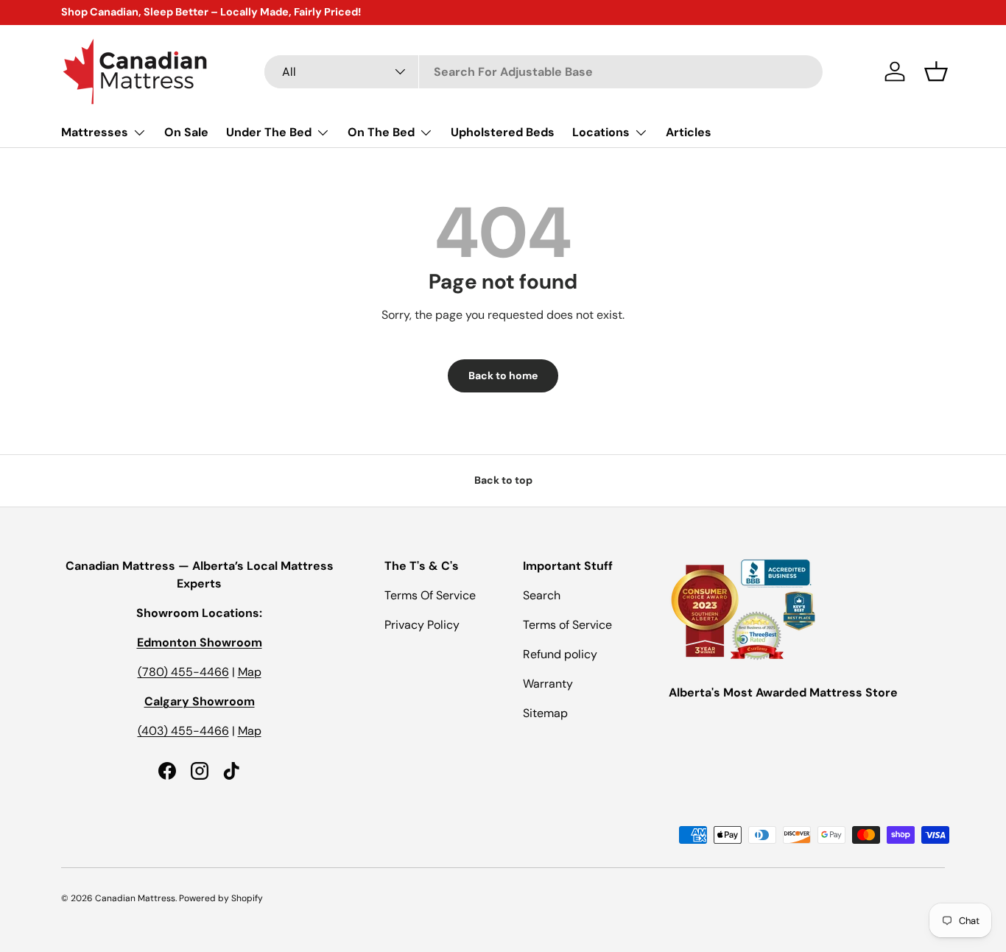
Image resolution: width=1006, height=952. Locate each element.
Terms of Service (567, 624)
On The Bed (381, 132)
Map (249, 672)
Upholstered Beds (503, 132)
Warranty (548, 683)
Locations (601, 132)
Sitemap (545, 713)
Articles (688, 132)
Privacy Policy (422, 624)
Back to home (503, 375)
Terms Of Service (430, 595)
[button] (936, 71)
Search (541, 595)
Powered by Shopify (221, 898)
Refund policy (560, 654)
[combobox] (543, 71)
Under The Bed (269, 132)
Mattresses (94, 132)
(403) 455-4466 (183, 730)
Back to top (503, 480)
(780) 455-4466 (183, 672)
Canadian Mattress (135, 898)
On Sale (186, 132)
